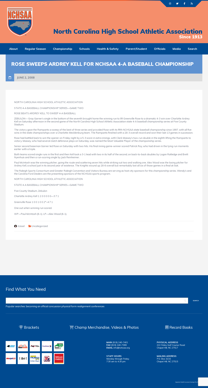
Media (176, 49)
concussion (55, 306)
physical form (69, 306)
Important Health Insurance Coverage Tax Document (188, 382)
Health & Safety (108, 49)
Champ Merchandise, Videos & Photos (107, 327)
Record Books (181, 327)
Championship (62, 49)
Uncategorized (39, 226)
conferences (97, 306)
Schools (84, 49)
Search (192, 49)
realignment (84, 306)
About (13, 49)
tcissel (21, 226)
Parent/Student (136, 49)
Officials (159, 49)
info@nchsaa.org (121, 347)
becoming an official (37, 306)
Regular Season (35, 49)
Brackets (31, 327)
